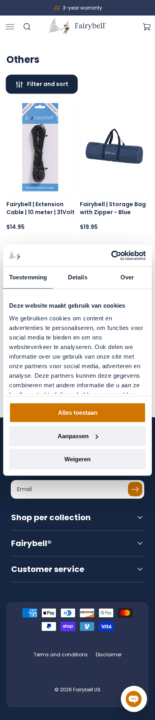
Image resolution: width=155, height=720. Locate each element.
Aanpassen (73, 436)
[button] (10, 26)
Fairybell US (87, 689)
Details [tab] (77, 277)
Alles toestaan (77, 412)
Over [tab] (127, 277)
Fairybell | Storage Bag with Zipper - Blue (113, 208)
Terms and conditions (61, 654)
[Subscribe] (135, 489)
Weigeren (77, 459)
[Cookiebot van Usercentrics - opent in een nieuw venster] (111, 255)
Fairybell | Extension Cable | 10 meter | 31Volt (40, 208)
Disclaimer (109, 654)
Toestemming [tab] (28, 277)
